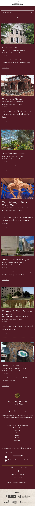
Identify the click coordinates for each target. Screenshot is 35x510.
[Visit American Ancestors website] (26, 502)
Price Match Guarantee (17, 438)
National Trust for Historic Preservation (17, 425)
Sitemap (22, 471)
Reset (17, 17)
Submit (7, 456)
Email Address (9, 452)
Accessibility (14, 471)
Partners (17, 430)
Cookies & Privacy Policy (12, 468)
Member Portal (17, 440)
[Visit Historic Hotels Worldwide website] (10, 496)
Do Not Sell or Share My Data (17, 474)
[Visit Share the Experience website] (6, 502)
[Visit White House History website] (14, 502)
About (17, 423)
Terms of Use (24, 468)
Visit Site (5, 67)
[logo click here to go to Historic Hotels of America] (17, 403)
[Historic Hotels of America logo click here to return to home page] (17, 3)
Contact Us (17, 435)
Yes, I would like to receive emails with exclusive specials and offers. (19, 460)
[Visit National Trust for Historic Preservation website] (24, 496)
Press (17, 433)
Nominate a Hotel (17, 428)
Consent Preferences (17, 477)
